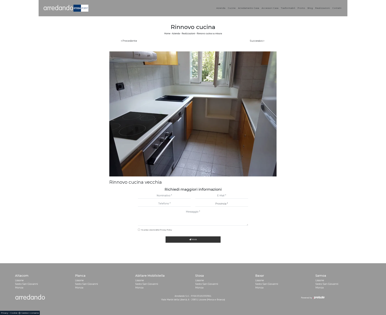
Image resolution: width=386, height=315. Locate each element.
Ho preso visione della (156, 230)
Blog (310, 8)
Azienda (220, 8)
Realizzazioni (322, 8)
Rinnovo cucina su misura (209, 33)
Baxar (259, 275)
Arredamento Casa (248, 8)
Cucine (232, 8)
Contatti (337, 8)
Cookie (13, 313)
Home (167, 33)
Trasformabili (288, 8)
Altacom (21, 275)
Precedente (129, 40)
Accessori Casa (270, 8)
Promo (301, 8)
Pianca (80, 275)
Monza (19, 287)
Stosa (199, 275)
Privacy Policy (166, 230)
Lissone (19, 280)
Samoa (320, 275)
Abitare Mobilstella (150, 275)
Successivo (256, 40)
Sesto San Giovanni (26, 284)
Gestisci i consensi (30, 313)
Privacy (4, 313)
